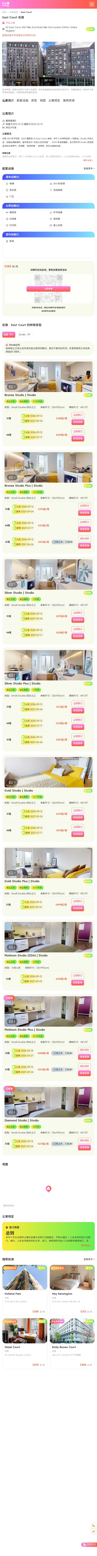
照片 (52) (48, 80)
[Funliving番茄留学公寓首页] (5, 4)
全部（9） (9, 334)
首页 (4, 12)
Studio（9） (25, 334)
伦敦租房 (14, 12)
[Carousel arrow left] (6, 64)
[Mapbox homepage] (8, 1205)
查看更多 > (89, 1259)
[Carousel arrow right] (90, 64)
